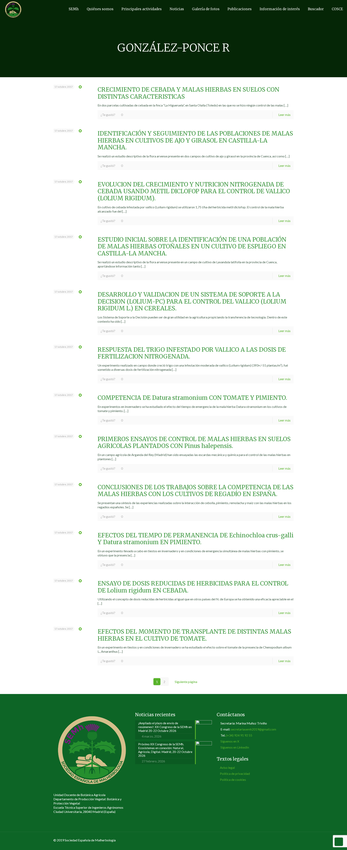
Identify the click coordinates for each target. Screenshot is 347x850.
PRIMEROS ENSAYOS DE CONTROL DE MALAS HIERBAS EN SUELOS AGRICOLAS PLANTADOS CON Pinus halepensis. (194, 443)
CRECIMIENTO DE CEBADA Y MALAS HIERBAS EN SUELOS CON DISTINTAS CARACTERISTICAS (188, 93)
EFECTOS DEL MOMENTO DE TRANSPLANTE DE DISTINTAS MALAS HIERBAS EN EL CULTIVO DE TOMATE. (194, 635)
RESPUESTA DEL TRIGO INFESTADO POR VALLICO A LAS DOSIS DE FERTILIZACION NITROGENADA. (192, 353)
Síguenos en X (229, 741)
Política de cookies (233, 779)
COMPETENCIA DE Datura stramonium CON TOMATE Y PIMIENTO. (192, 397)
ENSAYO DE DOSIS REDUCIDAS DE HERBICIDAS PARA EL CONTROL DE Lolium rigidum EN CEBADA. (193, 587)
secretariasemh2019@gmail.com (253, 729)
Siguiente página (186, 682)
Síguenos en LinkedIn (234, 747)
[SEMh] (13, 9)
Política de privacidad (235, 773)
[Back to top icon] (289, 840)
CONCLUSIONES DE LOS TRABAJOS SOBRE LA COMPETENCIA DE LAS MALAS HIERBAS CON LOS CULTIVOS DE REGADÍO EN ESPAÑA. (195, 491)
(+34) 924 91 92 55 (239, 735)
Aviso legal (227, 767)
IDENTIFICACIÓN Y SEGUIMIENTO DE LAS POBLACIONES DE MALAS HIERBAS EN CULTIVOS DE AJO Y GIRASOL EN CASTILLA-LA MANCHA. (195, 140)
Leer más (284, 115)
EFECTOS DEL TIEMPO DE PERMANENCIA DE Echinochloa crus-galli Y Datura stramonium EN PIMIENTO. (196, 539)
